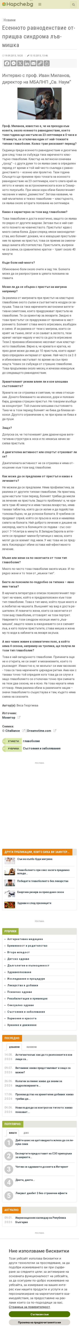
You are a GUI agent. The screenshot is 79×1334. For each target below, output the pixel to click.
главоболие (31, 741)
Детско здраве (18, 958)
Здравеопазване (19, 972)
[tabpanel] (39, 1083)
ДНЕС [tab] (26, 1133)
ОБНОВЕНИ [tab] (31, 1047)
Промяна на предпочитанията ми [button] (39, 1322)
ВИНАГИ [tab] (13, 1133)
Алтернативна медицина (25, 939)
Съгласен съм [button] (39, 1314)
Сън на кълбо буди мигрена (34, 859)
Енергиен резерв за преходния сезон (40, 892)
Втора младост (18, 952)
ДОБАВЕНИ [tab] (14, 1047)
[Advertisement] (39, 804)
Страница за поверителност (29, 1307)
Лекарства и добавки (22, 985)
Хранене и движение (22, 1025)
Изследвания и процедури (26, 978)
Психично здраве (19, 991)
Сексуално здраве (20, 1005)
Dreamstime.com (39, 731)
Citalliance (12, 731)
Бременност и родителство (27, 945)
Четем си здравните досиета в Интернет (41, 1166)
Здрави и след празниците (34, 903)
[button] (39, 4)
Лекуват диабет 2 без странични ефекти (41, 1193)
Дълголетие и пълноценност (28, 965)
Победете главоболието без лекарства (42, 881)
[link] (29, 1307)
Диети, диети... (25, 1179)
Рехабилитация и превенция (27, 998)
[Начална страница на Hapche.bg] (17, 6)
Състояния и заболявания (41, 748)
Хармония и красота (22, 1018)
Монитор (8, 717)
